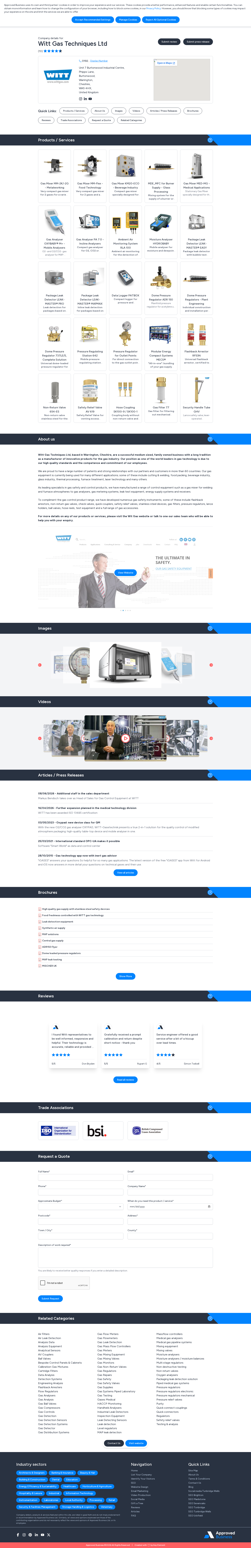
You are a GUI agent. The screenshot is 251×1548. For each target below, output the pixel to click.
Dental (55, 1479)
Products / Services (74, 110)
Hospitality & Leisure (30, 1493)
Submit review (169, 41)
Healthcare (69, 1486)
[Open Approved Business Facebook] (18, 1535)
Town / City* (45, 1230)
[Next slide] (211, 665)
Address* (133, 1215)
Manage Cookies (128, 19)
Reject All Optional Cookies (161, 19)
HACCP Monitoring (109, 1403)
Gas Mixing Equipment (111, 1354)
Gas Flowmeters (107, 1338)
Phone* (42, 1186)
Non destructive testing (171, 1366)
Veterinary (107, 1506)
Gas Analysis (46, 1399)
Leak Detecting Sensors (112, 1420)
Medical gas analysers (169, 1338)
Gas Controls (46, 1411)
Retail (112, 1500)
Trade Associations (71, 120)
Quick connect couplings (171, 1407)
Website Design (139, 1487)
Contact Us (114, 1443)
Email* (131, 1171)
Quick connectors (167, 1411)
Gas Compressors (49, 1407)
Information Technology (79, 1493)
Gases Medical (106, 1399)
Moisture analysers (167, 1354)
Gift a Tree (137, 1503)
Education (72, 1479)
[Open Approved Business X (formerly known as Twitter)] (48, 1535)
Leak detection (106, 1424)
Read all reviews (125, 1079)
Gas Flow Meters (107, 1334)
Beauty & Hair (87, 1472)
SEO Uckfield (195, 1515)
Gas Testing (104, 1395)
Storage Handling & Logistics (78, 1506)
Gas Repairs (104, 1375)
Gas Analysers (46, 1395)
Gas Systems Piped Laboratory (116, 1391)
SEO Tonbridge (196, 1507)
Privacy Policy (153, 8)
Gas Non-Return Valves (112, 1366)
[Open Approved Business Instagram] (24, 1535)
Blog (190, 1487)
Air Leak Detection (49, 1338)
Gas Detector (46, 1428)
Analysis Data (46, 1342)
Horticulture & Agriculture (96, 1486)
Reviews (46, 120)
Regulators (163, 1416)
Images (119, 110)
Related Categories (131, 120)
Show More (125, 976)
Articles (135, 1511)
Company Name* (137, 1186)
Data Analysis (46, 1375)
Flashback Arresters (50, 1387)
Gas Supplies (105, 1387)
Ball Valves (44, 1358)
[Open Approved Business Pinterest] (30, 1535)
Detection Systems (50, 1379)
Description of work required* (54, 1245)
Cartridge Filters (48, 1370)
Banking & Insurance (62, 1472)
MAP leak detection (109, 1432)
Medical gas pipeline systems (174, 1342)
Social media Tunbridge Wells (204, 1491)
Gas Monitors (105, 1362)
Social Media (137, 1499)
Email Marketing (139, 1491)
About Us (100, 110)
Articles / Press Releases (163, 110)
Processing (95, 1500)
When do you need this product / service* (151, 1201)
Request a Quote (101, 120)
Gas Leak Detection (109, 1342)
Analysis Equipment (50, 1346)
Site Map (193, 1470)
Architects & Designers (32, 1472)
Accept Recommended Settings (92, 19)
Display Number (99, 60)
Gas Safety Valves (108, 1383)
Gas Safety (104, 1379)
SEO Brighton (195, 1495)
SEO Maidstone (196, 1499)
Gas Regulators (106, 1370)
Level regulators (107, 1428)
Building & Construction (32, 1479)
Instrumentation (28, 1500)
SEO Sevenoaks (196, 1503)
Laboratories (51, 1500)
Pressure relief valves (169, 1399)
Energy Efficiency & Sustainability (38, 1486)
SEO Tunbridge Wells (199, 1511)
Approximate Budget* (50, 1201)
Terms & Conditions (199, 1478)
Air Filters (44, 1334)
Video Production (141, 1495)
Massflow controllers (169, 1334)
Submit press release (198, 41)
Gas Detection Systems (53, 1424)
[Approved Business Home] (219, 1534)
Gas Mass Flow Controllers (114, 1346)
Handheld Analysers (109, 1407)
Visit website (136, 1443)
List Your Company (141, 1474)
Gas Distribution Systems (53, 1432)
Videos (136, 110)
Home (134, 1470)
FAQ (133, 1515)
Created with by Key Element (150, 1545)
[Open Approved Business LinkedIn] (36, 1535)
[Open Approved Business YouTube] (42, 1535)
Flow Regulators (48, 1391)
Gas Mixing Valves (108, 1358)
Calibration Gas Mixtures (53, 1366)
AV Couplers (45, 1354)
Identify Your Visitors (143, 1478)
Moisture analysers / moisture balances (180, 1358)
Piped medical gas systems (172, 1383)
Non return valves (167, 1370)
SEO (133, 1482)
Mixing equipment (167, 1346)
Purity (160, 1403)
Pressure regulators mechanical (175, 1395)
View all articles (125, 872)
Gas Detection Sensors (52, 1420)
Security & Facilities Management (37, 1506)
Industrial (54, 1493)
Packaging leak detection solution (177, 1379)
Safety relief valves (168, 1420)
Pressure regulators (168, 1387)
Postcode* (44, 1215)
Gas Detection (47, 1416)
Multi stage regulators (169, 1362)
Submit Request (50, 1298)
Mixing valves (164, 1350)
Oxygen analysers (167, 1375)
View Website (125, 572)
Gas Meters (104, 1350)
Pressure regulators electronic (174, 1391)
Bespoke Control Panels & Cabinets (60, 1362)
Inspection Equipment (111, 1416)
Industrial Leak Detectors (112, 1411)
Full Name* (44, 1171)
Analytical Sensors (49, 1350)
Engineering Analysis (50, 1383)
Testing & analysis (167, 1424)
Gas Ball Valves (47, 1403)
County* (132, 1230)
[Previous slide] (39, 665)
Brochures (193, 110)
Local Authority (74, 1500)
